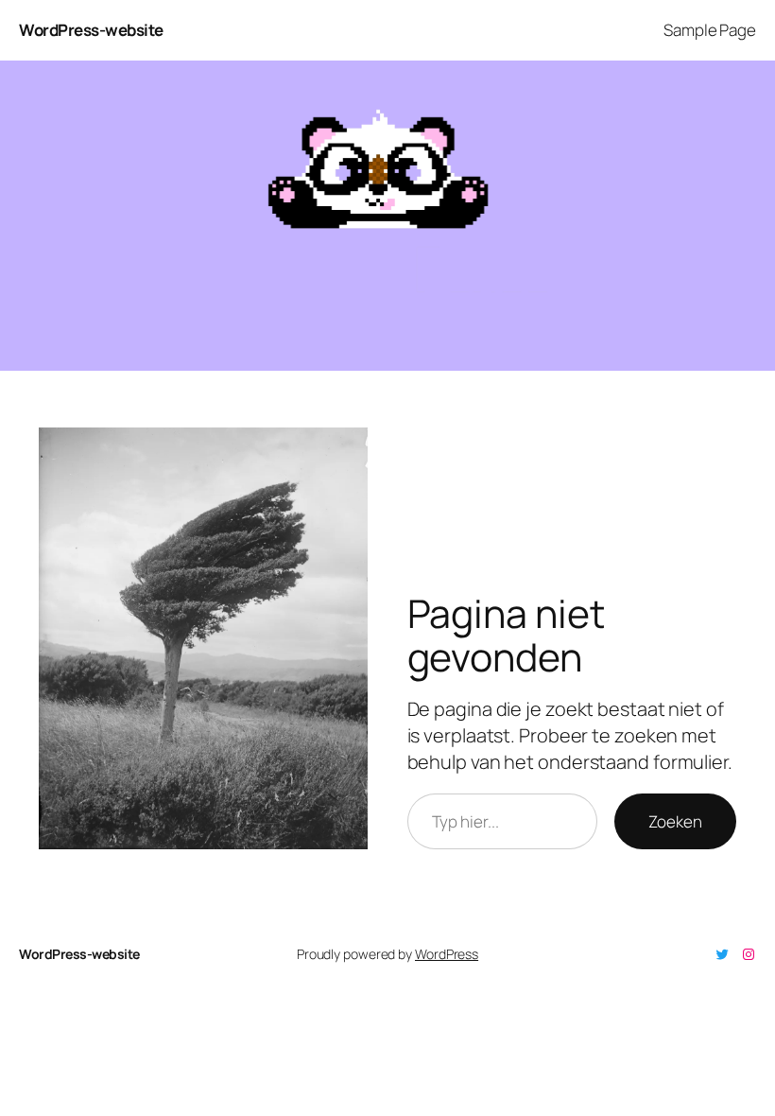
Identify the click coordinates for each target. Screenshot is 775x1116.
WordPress (446, 954)
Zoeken (675, 821)
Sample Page (709, 30)
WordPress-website (91, 30)
